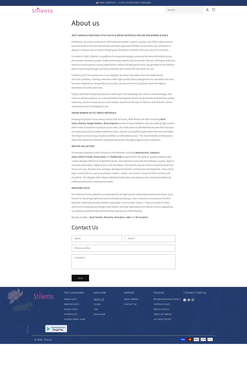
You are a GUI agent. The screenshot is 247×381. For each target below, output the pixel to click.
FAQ (96, 309)
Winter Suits (70, 314)
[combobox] (184, 10)
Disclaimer (99, 314)
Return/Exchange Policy (167, 299)
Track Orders (131, 299)
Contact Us (130, 304)
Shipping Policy (162, 304)
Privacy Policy (161, 309)
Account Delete (162, 319)
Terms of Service (163, 314)
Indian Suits (70, 299)
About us (99, 299)
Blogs (97, 304)
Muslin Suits (70, 309)
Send (80, 278)
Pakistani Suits (71, 304)
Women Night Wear (74, 319)
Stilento (48, 339)
